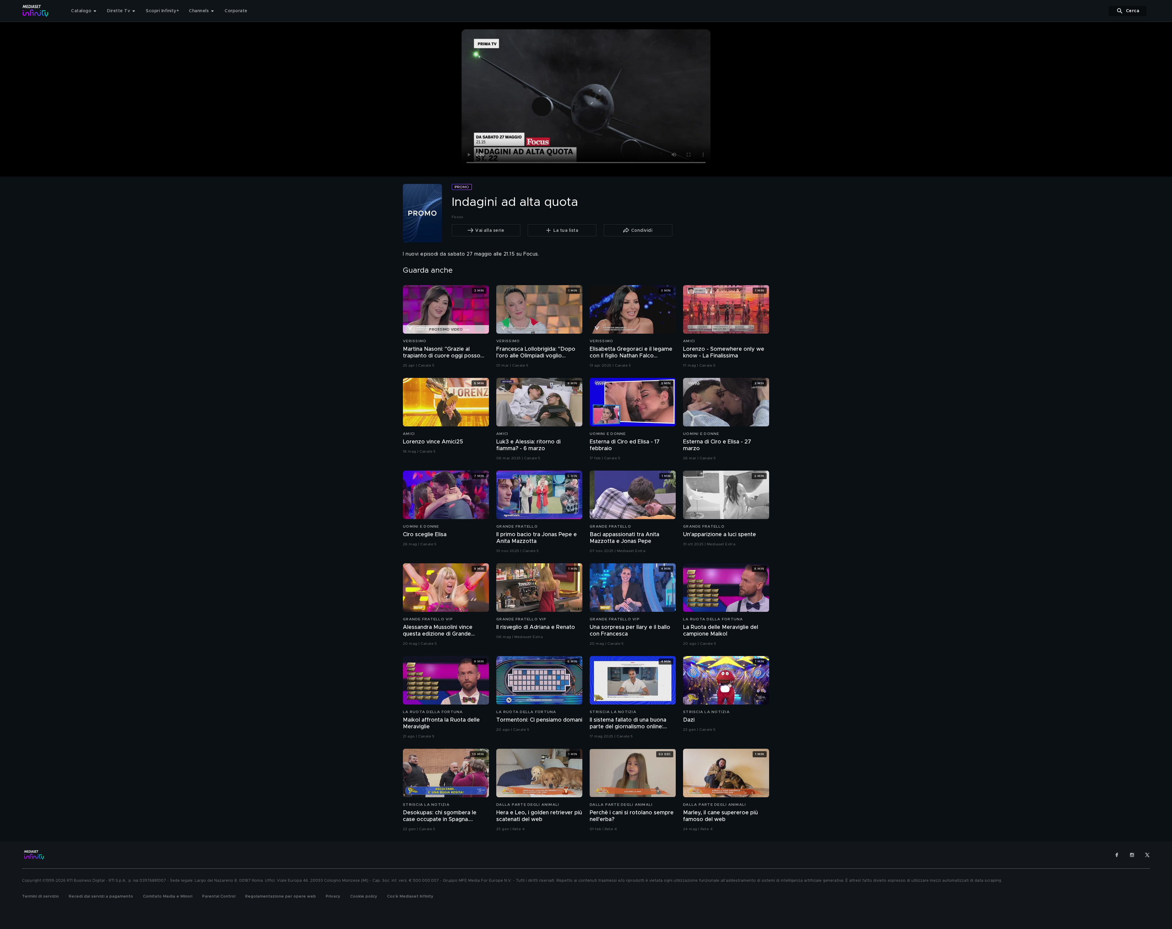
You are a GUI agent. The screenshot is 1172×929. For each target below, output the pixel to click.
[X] (1147, 855)
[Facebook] (1117, 855)
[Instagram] (1132, 855)
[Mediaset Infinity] (35, 11)
